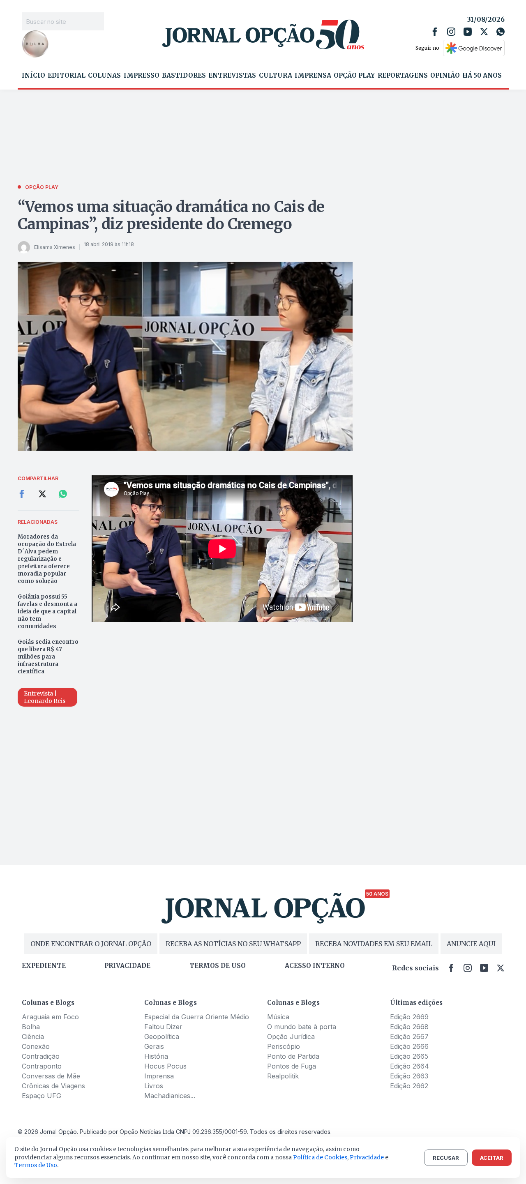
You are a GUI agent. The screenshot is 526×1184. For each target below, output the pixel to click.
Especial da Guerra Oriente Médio (196, 1017)
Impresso (141, 75)
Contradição (41, 1056)
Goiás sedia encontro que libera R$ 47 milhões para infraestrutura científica (48, 656)
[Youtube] (468, 32)
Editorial (66, 75)
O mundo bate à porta (301, 1027)
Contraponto (42, 1066)
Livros (153, 1086)
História (156, 1056)
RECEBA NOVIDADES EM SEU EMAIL (373, 944)
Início (33, 75)
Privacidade (127, 966)
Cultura (275, 75)
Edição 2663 (409, 1076)
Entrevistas (232, 75)
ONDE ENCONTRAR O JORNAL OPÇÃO (90, 944)
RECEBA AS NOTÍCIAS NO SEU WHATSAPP (233, 944)
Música (278, 1017)
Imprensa (313, 75)
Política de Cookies (320, 1157)
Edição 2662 (409, 1086)
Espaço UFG (41, 1096)
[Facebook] (435, 32)
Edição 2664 (409, 1066)
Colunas (104, 75)
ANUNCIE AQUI (471, 944)
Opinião (445, 75)
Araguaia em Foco (50, 1017)
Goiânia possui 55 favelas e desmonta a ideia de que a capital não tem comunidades (47, 611)
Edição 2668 (409, 1027)
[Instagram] (451, 32)
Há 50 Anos (482, 75)
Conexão (36, 1046)
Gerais (154, 1046)
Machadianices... (169, 1096)
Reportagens (403, 75)
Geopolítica (161, 1036)
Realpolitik (283, 1076)
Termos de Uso (35, 1165)
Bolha (31, 1027)
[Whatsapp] (500, 32)
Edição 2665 (409, 1056)
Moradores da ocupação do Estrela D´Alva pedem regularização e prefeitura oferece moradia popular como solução (47, 559)
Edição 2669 (409, 1017)
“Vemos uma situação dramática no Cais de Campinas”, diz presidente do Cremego (171, 215)
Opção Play (354, 75)
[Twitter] (484, 32)
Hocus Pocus (165, 1066)
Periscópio (283, 1046)
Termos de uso (217, 966)
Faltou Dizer (163, 1027)
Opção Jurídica (291, 1036)
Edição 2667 (409, 1036)
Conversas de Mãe (51, 1076)
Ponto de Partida (293, 1056)
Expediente (44, 966)
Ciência (33, 1036)
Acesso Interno (315, 966)
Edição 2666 (409, 1046)
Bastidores (184, 75)
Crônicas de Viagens (53, 1086)
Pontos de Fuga (291, 1066)
